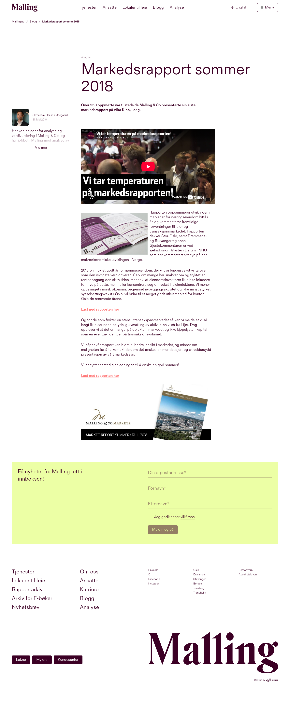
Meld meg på (163, 529)
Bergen (197, 583)
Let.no (21, 659)
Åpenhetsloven (248, 574)
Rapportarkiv (27, 589)
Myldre (42, 659)
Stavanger (199, 579)
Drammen (199, 574)
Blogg (158, 7)
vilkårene (188, 517)
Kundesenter (68, 659)
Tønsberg (199, 588)
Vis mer (41, 147)
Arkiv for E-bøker (32, 598)
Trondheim (199, 592)
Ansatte (110, 7)
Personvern (246, 570)
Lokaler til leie (135, 7)
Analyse (177, 7)
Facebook (154, 579)
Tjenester (88, 7)
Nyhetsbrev (25, 607)
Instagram (154, 583)
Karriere (89, 589)
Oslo (196, 570)
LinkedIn (153, 570)
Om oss (89, 572)
